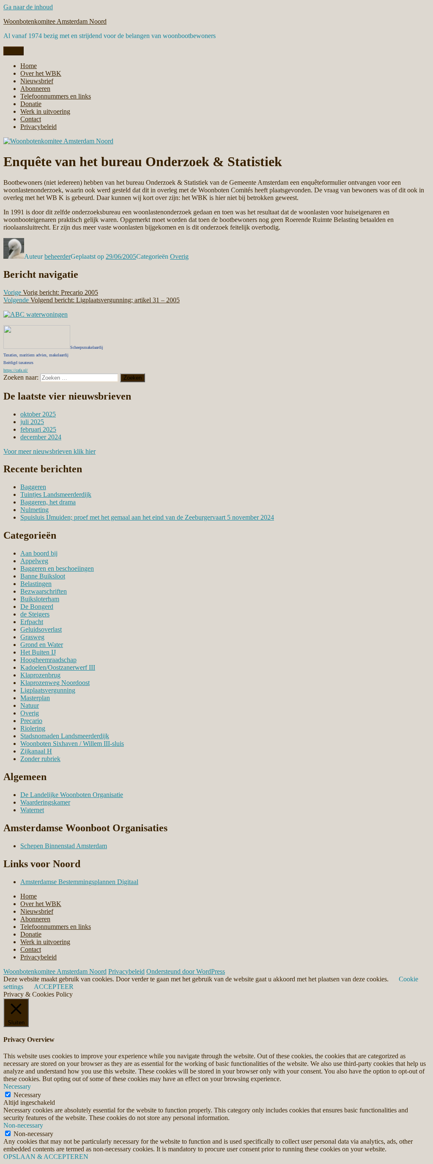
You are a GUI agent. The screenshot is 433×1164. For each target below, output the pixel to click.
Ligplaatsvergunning (47, 690)
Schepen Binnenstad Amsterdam (63, 845)
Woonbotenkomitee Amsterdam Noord (55, 21)
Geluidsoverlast (41, 629)
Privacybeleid (38, 126)
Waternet (32, 809)
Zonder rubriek (40, 758)
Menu (13, 51)
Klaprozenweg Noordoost (55, 682)
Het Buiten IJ (38, 652)
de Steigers (34, 614)
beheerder (57, 256)
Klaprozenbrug (40, 675)
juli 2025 (32, 421)
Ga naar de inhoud (28, 7)
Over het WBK (40, 73)
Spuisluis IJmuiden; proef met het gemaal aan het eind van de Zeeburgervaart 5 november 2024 (147, 517)
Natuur (29, 705)
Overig (179, 256)
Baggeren (33, 486)
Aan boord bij (39, 553)
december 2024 (40, 437)
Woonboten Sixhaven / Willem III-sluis (72, 743)
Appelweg (34, 560)
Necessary (27, 1094)
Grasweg (32, 637)
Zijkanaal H (36, 751)
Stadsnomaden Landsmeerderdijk (64, 735)
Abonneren (35, 88)
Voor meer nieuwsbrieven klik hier (49, 451)
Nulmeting (34, 509)
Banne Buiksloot (42, 576)
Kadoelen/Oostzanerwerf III (57, 667)
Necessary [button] (17, 1086)
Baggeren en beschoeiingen (57, 568)
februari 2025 (38, 429)
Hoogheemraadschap (48, 659)
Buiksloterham (39, 599)
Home (28, 65)
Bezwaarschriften (43, 591)
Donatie (30, 103)
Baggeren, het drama (48, 502)
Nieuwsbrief (36, 81)
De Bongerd (36, 606)
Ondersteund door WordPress (185, 971)
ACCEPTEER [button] (54, 986)
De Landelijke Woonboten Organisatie (71, 794)
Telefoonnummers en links (55, 96)
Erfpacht (31, 621)
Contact (30, 119)
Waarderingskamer (45, 802)
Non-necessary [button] (23, 1125)
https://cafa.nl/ (15, 370)
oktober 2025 (38, 414)
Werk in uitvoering (45, 111)
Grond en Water (41, 644)
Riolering (32, 728)
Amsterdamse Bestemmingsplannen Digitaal (79, 881)
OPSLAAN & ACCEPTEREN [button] (45, 1156)
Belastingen (36, 583)
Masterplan (35, 697)
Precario (31, 720)
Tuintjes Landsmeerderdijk (55, 494)
